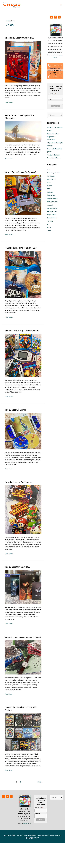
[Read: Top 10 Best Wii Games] (23, 431)
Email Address (52, 94)
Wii (48, 224)
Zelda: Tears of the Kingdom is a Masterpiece (53, 136)
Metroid (49, 186)
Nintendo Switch (52, 202)
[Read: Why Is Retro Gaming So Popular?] (23, 195)
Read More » (9, 102)
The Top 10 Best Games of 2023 (19, 38)
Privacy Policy (32, 835)
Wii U (49, 227)
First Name (50, 99)
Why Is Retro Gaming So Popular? (20, 172)
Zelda (49, 231)
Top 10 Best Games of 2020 (17, 567)
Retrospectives (52, 211)
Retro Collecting (52, 208)
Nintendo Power (52, 198)
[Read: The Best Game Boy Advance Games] (23, 355)
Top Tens (50, 221)
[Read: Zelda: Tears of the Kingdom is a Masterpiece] (23, 131)
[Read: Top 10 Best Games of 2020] (23, 587)
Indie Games (51, 179)
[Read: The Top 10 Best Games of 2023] (23, 61)
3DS (48, 169)
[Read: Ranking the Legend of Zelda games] (23, 274)
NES (48, 189)
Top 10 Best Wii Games (15, 410)
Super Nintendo (52, 218)
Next (40, 782)
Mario (49, 182)
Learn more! (27, 823)
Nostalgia (50, 205)
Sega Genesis (51, 214)
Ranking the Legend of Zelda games (21, 248)
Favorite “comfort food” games (18, 482)
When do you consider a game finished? (23, 637)
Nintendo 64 (51, 195)
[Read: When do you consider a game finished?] (23, 657)
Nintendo (50, 192)
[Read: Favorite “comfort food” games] (23, 509)
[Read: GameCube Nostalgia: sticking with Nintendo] (23, 732)
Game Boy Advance (53, 173)
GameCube (51, 176)
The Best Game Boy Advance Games (22, 330)
